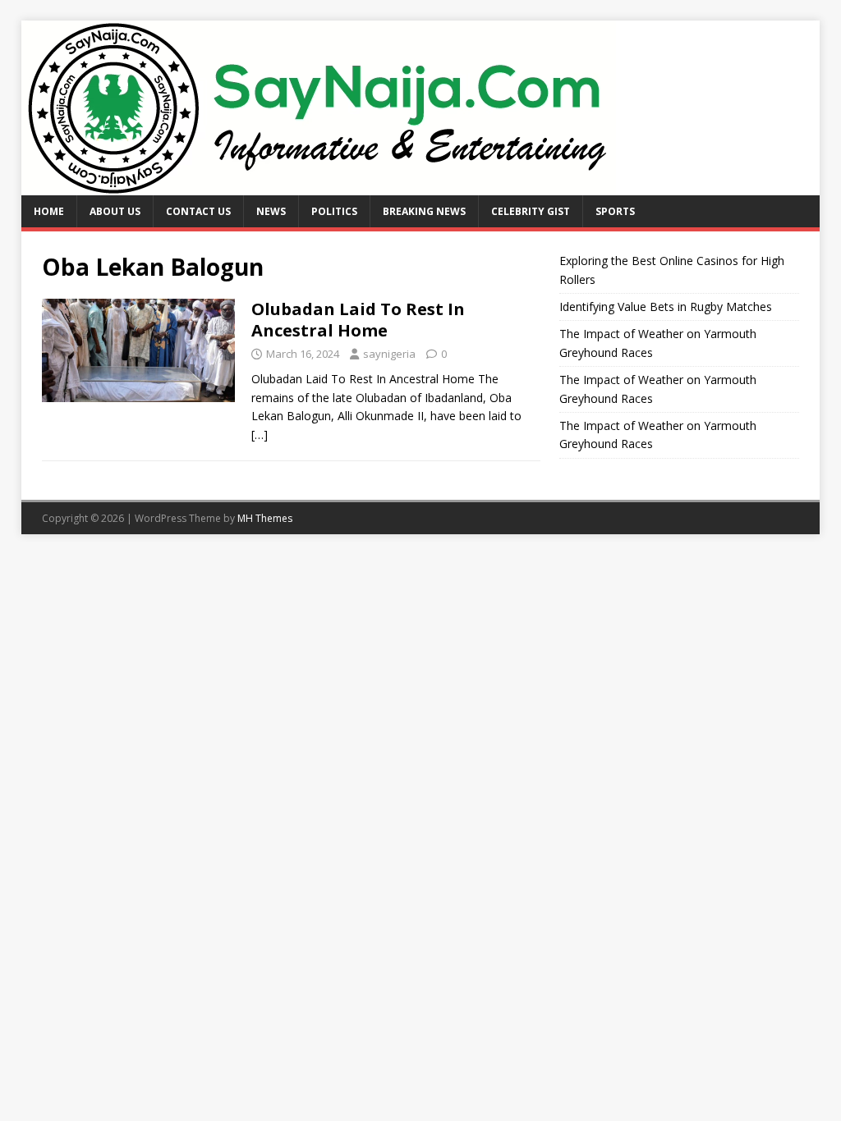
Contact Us (198, 211)
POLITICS (334, 211)
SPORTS (615, 211)
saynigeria (389, 353)
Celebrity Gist (530, 211)
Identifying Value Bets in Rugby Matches (665, 306)
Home (49, 211)
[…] (259, 434)
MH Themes (264, 518)
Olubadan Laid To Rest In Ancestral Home (358, 319)
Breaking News (424, 211)
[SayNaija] (318, 186)
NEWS (271, 211)
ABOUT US (115, 211)
